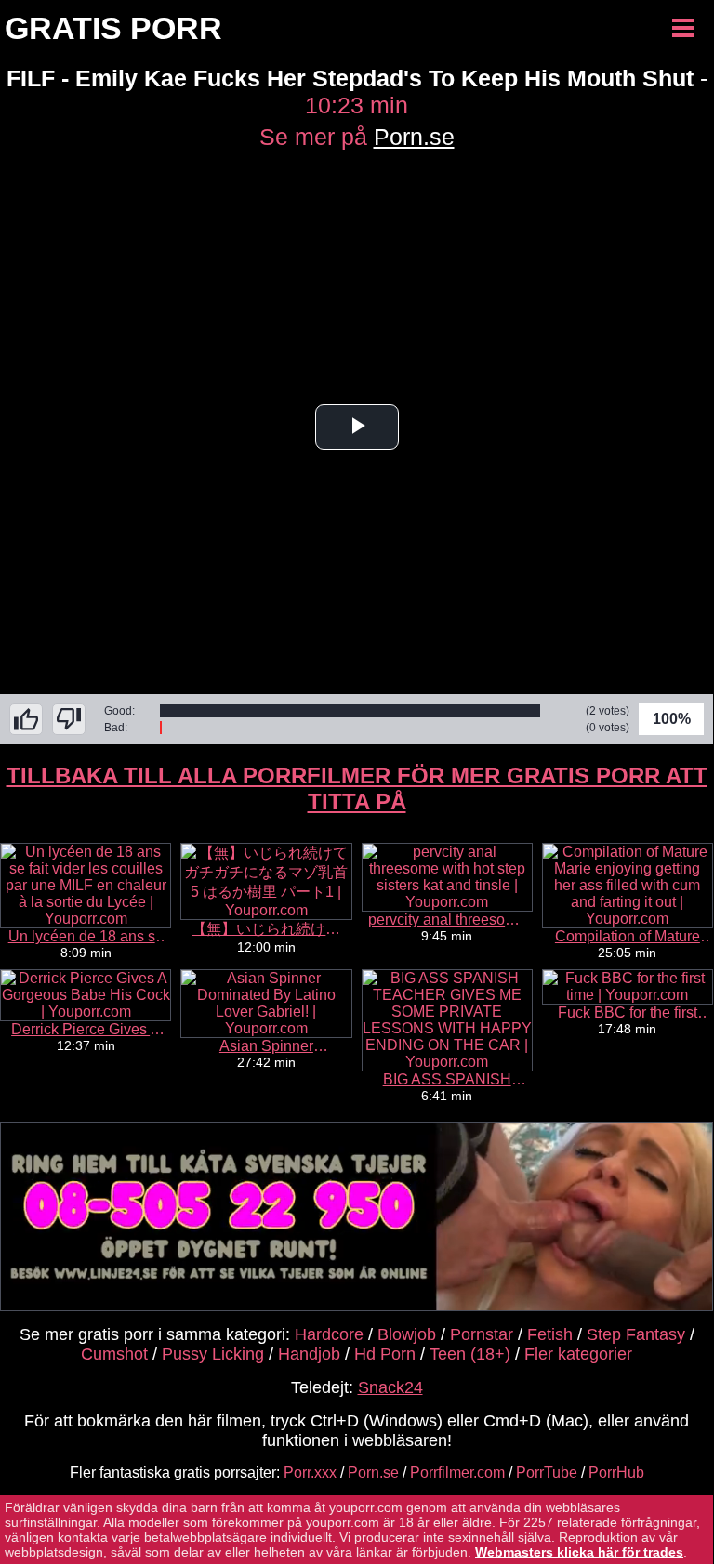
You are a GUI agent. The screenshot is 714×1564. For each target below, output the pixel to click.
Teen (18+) (470, 1354)
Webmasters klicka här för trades (579, 1551)
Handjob (309, 1354)
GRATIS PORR (113, 28)
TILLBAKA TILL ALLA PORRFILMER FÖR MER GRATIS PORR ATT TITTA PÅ (357, 788)
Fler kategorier (578, 1354)
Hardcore (329, 1334)
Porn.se (414, 137)
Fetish (550, 1334)
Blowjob (406, 1334)
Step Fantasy (636, 1334)
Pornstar (481, 1334)
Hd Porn (385, 1354)
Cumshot (114, 1354)
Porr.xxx (310, 1472)
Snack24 (390, 1387)
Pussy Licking (213, 1354)
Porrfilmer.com (457, 1472)
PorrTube (546, 1472)
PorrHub (616, 1472)
